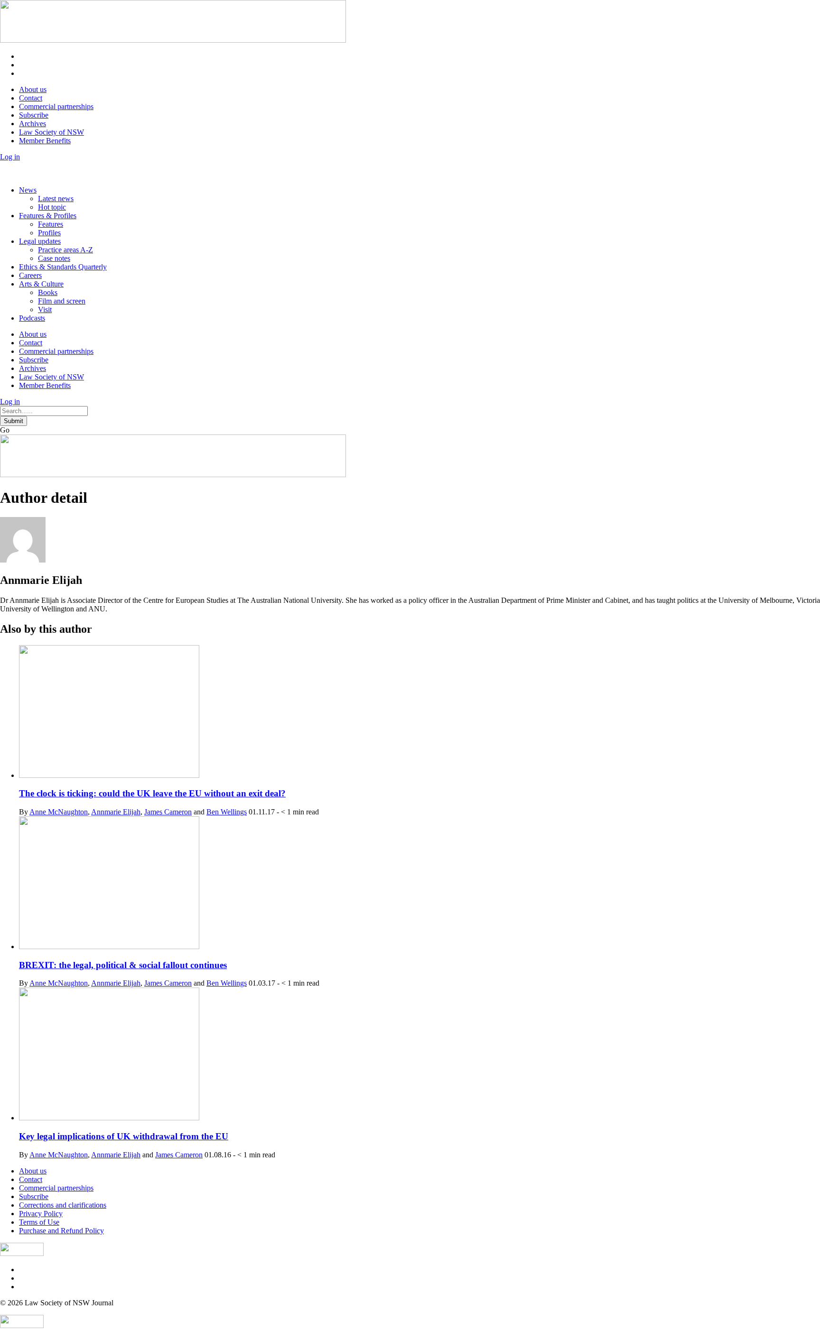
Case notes (54, 258)
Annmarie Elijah (115, 812)
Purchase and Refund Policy (61, 1231)
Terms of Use (39, 1222)
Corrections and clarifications (62, 1205)
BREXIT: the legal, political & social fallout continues (123, 965)
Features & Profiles (47, 216)
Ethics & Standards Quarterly (63, 267)
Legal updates (40, 241)
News (28, 190)
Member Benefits (45, 141)
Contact (30, 98)
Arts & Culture (41, 284)
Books (47, 292)
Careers (30, 275)
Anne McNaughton (58, 812)
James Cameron (168, 812)
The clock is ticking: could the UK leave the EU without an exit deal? (152, 793)
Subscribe (33, 115)
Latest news (56, 198)
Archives (32, 124)
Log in (10, 157)
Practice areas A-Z (65, 250)
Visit (45, 309)
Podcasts (32, 318)
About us (33, 89)
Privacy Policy (41, 1214)
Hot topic (52, 207)
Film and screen (61, 301)
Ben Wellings (226, 812)
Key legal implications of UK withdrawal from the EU (123, 1136)
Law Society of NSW (51, 132)
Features (50, 224)
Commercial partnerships (56, 106)
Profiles (49, 233)
